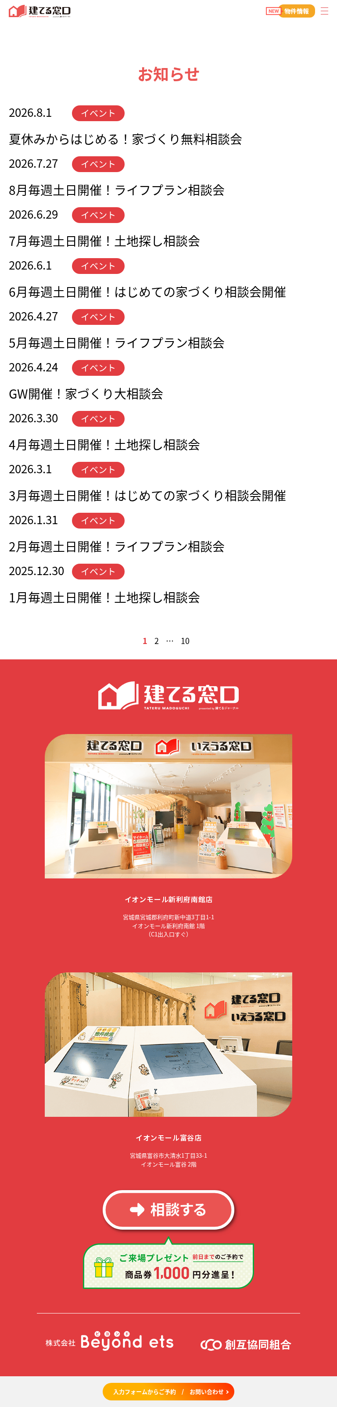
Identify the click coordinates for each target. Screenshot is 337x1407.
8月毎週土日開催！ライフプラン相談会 (117, 189)
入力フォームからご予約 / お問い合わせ (168, 1391)
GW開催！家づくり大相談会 (86, 393)
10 (185, 640)
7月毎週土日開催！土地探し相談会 (104, 240)
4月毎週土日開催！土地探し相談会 (104, 444)
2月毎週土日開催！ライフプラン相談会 (117, 546)
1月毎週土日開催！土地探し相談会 (104, 597)
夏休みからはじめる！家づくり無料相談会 (125, 139)
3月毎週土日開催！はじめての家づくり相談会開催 (147, 495)
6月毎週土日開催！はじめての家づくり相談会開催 (147, 291)
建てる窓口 (40, 11)
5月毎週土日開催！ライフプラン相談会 (117, 342)
